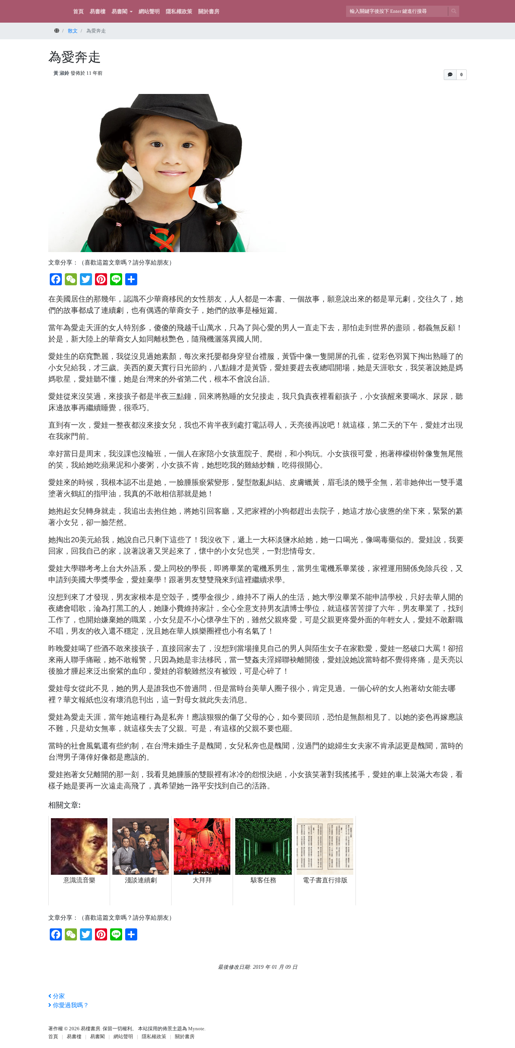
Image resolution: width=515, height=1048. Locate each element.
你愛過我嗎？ (71, 1005)
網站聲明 (149, 11)
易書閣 (119, 11)
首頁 (78, 11)
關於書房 (208, 11)
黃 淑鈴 (61, 73)
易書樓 (98, 11)
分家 (59, 996)
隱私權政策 (179, 11)
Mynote (196, 1028)
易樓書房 (90, 1028)
